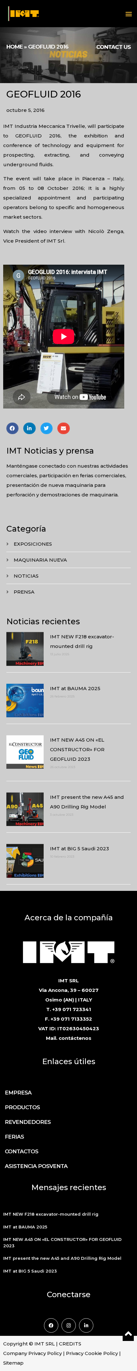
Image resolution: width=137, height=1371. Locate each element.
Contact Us (113, 47)
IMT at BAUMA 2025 (75, 688)
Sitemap (13, 1363)
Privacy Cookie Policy (92, 1353)
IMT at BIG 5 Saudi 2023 (79, 848)
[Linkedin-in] (86, 1325)
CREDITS (70, 1344)
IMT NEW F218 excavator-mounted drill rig (50, 1214)
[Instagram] (68, 1325)
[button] (128, 13)
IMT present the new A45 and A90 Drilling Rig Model (62, 1258)
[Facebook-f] (51, 1325)
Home (14, 46)
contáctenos (75, 1038)
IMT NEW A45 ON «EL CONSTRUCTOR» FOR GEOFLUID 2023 (77, 749)
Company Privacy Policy (32, 1353)
